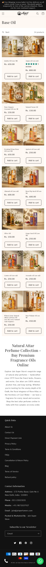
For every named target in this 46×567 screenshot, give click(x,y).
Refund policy (10, 477)
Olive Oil (7, 233)
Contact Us (9, 432)
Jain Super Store (20, 562)
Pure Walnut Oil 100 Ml (33, 317)
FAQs (7, 455)
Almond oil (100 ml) (11, 191)
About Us (9, 427)
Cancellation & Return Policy (16, 460)
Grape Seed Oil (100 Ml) (33, 234)
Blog (6, 466)
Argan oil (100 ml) (32, 61)
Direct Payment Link (13, 438)
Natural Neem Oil (32, 107)
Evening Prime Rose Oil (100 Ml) (11, 150)
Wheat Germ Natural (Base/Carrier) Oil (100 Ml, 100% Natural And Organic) (12, 318)
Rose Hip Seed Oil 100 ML (34, 192)
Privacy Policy (10, 444)
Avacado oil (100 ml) (33, 275)
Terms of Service (12, 471)
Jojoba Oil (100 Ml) (11, 61)
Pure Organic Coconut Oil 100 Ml (11, 108)
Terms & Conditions (13, 449)
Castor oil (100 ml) (11, 275)
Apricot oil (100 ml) (33, 149)
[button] (3, 13)
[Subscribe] (38, 533)
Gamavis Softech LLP (29, 562)
